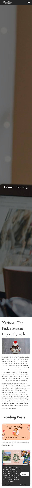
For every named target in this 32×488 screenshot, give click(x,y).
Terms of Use (9, 484)
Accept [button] (24, 474)
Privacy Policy (23, 484)
